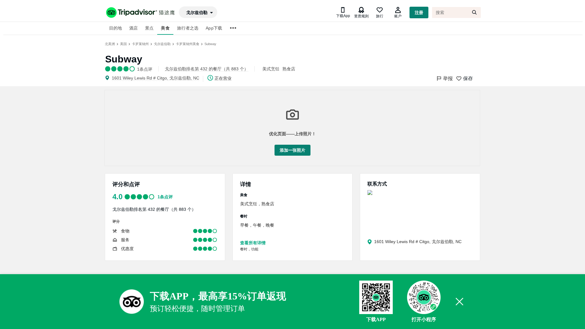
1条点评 (165, 196)
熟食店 (288, 68)
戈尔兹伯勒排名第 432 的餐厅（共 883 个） (154, 209)
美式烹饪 (270, 68)
